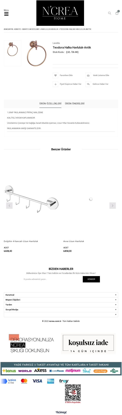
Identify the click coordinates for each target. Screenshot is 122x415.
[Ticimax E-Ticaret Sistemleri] (61, 412)
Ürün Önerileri (74, 103)
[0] (116, 13)
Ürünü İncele (26, 205)
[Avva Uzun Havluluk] (72, 199)
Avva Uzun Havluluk (55, 241)
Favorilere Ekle (72, 205)
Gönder (91, 279)
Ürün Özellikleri (50, 103)
